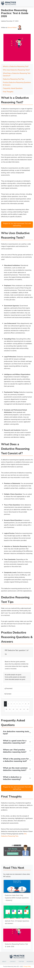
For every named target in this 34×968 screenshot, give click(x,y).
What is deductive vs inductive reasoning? (12, 778)
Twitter (21, 961)
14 (20, 709)
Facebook (30, 961)
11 (10, 709)
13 (17, 709)
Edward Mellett (12, 27)
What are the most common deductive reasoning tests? (15, 769)
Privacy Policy (27, 966)
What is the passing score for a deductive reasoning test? (16, 759)
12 (13, 709)
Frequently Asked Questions (12, 88)
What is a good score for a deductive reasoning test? (14, 741)
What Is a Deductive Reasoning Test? (16, 66)
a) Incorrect (8, 688)
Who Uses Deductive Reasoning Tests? (16, 70)
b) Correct (8, 694)
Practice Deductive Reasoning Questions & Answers (17, 83)
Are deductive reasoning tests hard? (16, 732)
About (4, 961)
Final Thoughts (8, 92)
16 (27, 709)
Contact (13, 961)
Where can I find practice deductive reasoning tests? (14, 750)
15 (24, 709)
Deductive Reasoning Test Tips (13, 79)
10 (6, 709)
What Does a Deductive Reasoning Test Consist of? (16, 74)
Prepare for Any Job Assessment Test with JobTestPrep (17, 224)
